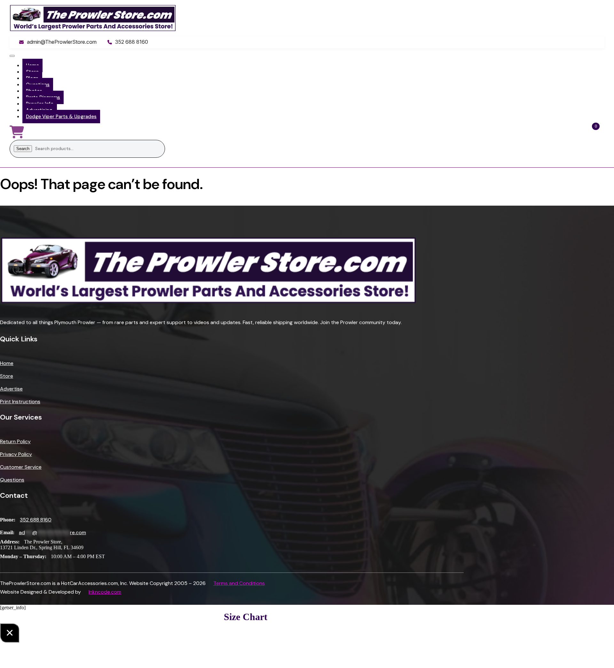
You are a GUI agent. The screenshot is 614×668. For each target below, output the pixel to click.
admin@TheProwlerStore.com (62, 42)
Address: (10, 541)
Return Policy (15, 441)
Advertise (11, 388)
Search (22, 148)
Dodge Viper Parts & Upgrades (61, 116)
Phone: (7, 519)
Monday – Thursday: (23, 556)
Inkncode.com (105, 591)
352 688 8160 (131, 42)
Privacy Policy (16, 454)
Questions (12, 479)
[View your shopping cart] (302, 132)
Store (6, 376)
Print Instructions (20, 401)
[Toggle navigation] (12, 56)
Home (6, 363)
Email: (7, 532)
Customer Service (21, 467)
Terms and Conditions (239, 583)
